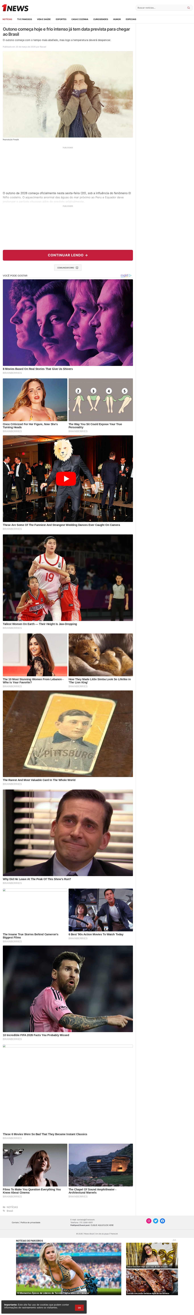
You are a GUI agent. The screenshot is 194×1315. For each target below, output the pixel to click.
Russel (43, 46)
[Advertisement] (68, 168)
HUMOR (117, 19)
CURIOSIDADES (100, 19)
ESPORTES (61, 19)
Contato (15, 1222)
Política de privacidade (30, 1222)
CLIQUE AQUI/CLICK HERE (102, 1225)
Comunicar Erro (65, 268)
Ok (79, 1307)
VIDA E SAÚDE (44, 19)
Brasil (10, 1210)
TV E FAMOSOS (24, 19)
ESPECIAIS (131, 19)
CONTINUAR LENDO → (68, 255)
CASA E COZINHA (79, 19)
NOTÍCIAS (7, 19)
